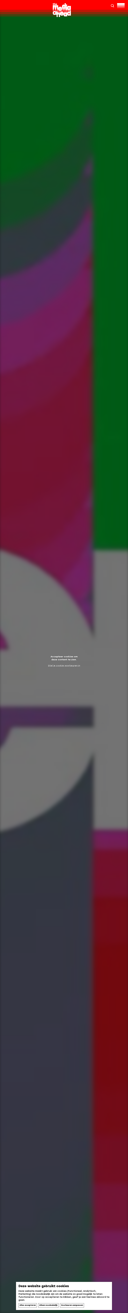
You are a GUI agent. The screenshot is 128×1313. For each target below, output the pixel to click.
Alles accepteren (28, 1305)
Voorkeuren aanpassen (72, 1305)
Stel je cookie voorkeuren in (64, 666)
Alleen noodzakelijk (48, 1305)
